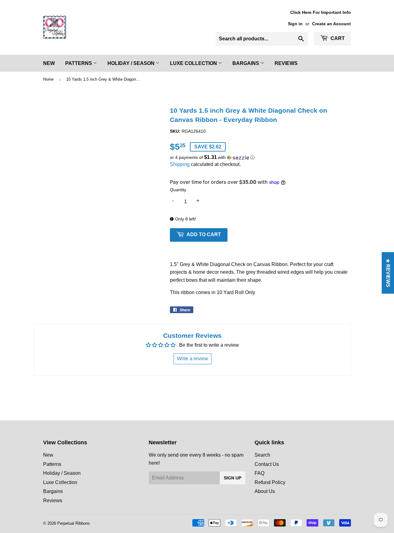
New (49, 63)
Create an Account (331, 24)
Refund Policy (270, 482)
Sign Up (232, 477)
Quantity (178, 189)
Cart (337, 38)
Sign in (295, 24)
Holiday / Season (131, 63)
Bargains (246, 63)
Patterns (79, 63)
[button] (260, 157)
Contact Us (267, 464)
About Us (265, 491)
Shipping (180, 164)
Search (262, 455)
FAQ (259, 473)
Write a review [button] (192, 358)
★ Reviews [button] (388, 272)
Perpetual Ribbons (73, 523)
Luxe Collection (194, 63)
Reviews (286, 63)
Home (48, 79)
